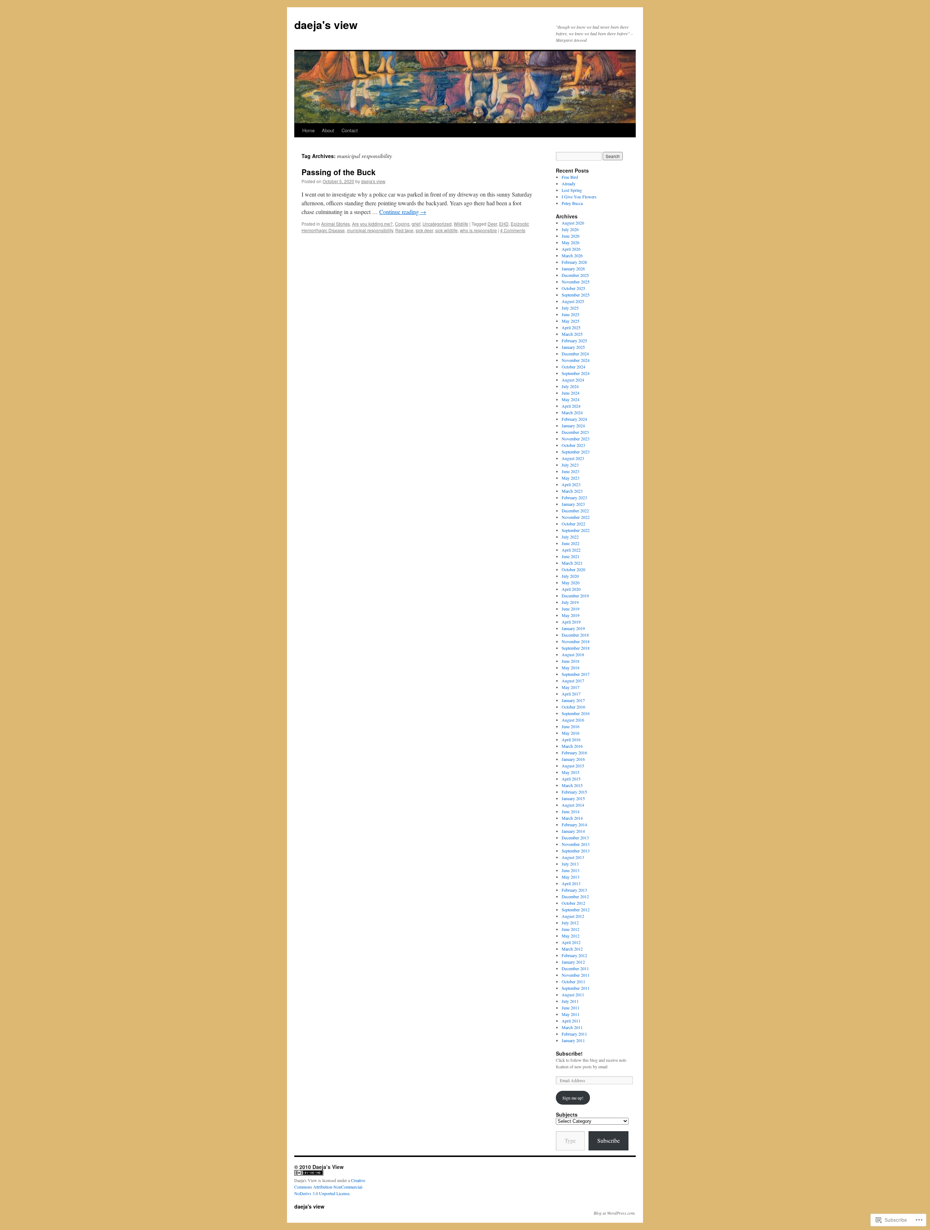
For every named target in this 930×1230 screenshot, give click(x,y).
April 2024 (571, 406)
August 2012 (573, 916)
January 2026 (573, 268)
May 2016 (570, 733)
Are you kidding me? (372, 224)
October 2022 (573, 524)
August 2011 (573, 994)
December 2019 (575, 595)
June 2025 (570, 314)
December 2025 (575, 275)
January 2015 (573, 798)
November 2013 (576, 844)
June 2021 (570, 556)
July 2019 (570, 602)
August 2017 (573, 680)
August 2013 (573, 857)
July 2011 (570, 1001)
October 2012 (573, 903)
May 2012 (570, 936)
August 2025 (573, 301)
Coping (402, 224)
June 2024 (570, 393)
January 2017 (573, 700)
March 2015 (572, 785)
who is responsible (478, 230)
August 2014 (573, 805)
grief (416, 224)
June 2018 (570, 661)
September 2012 (576, 909)
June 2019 (570, 609)
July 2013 (570, 864)
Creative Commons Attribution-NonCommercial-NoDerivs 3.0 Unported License (329, 1186)
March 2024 (572, 412)
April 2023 (571, 484)
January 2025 (573, 347)
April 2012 (571, 942)
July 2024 (570, 386)
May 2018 (570, 667)
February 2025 (574, 340)
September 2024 (576, 373)
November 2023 (576, 438)
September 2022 (576, 530)
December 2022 (575, 510)
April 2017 (571, 694)
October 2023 (573, 445)
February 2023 (574, 497)
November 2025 (576, 282)
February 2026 (574, 262)
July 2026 (570, 229)
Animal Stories (335, 224)
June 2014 (570, 811)
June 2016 (570, 726)
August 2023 (573, 458)
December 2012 (575, 896)
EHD (504, 224)
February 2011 (574, 1034)
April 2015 (571, 779)
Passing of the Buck (339, 171)
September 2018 (576, 648)
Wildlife (461, 224)
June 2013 (570, 870)
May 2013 (570, 877)
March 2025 (572, 334)
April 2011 (571, 1021)
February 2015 (574, 792)
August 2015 (573, 766)
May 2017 (570, 687)
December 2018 (575, 635)
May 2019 (570, 615)
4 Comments (512, 230)
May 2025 (570, 321)
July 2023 (570, 465)
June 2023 (570, 471)
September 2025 (576, 295)
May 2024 (570, 399)
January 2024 (573, 425)
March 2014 (572, 818)
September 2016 (576, 713)
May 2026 (570, 242)
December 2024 (575, 353)
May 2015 (570, 772)
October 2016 (573, 707)
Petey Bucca (572, 203)
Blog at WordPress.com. (615, 1213)
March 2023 (572, 491)
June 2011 (570, 1008)
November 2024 (576, 360)
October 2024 (573, 367)
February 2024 (574, 419)
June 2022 (570, 543)
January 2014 (573, 831)
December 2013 (575, 837)
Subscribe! (569, 1053)
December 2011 (575, 968)
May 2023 (570, 478)
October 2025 (573, 288)
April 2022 (571, 550)
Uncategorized (437, 224)
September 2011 (576, 988)
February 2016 (574, 752)
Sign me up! (572, 1098)
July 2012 (570, 922)
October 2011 (573, 981)
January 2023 (573, 504)
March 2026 (572, 255)
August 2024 (573, 380)
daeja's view (325, 24)
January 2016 (573, 759)
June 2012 (570, 929)
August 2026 (573, 223)
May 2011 (570, 1014)
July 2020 (570, 576)
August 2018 (573, 654)
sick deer (424, 230)
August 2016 (573, 720)
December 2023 (575, 432)
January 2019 (573, 628)
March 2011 (572, 1027)
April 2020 (571, 589)
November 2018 (576, 641)
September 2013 (576, 851)
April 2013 (571, 883)
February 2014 (574, 824)
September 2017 (576, 674)
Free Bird (570, 177)
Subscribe (608, 1140)
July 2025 (570, 308)
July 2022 (570, 537)
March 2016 (572, 746)
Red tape (404, 230)
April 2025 (571, 327)
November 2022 (576, 517)
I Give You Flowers (579, 196)
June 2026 (570, 236)
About (328, 130)
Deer (492, 224)
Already (568, 183)
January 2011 (573, 1040)
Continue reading (402, 211)
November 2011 (576, 975)
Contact (349, 130)
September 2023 (576, 452)
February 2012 (574, 955)
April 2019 (571, 622)
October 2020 (573, 569)
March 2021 (572, 563)
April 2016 (571, 739)
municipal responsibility (370, 230)
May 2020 (570, 582)
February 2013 (574, 890)
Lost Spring (572, 190)
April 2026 (571, 249)
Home (308, 130)
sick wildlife (446, 230)
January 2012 (573, 962)
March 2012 (572, 949)
